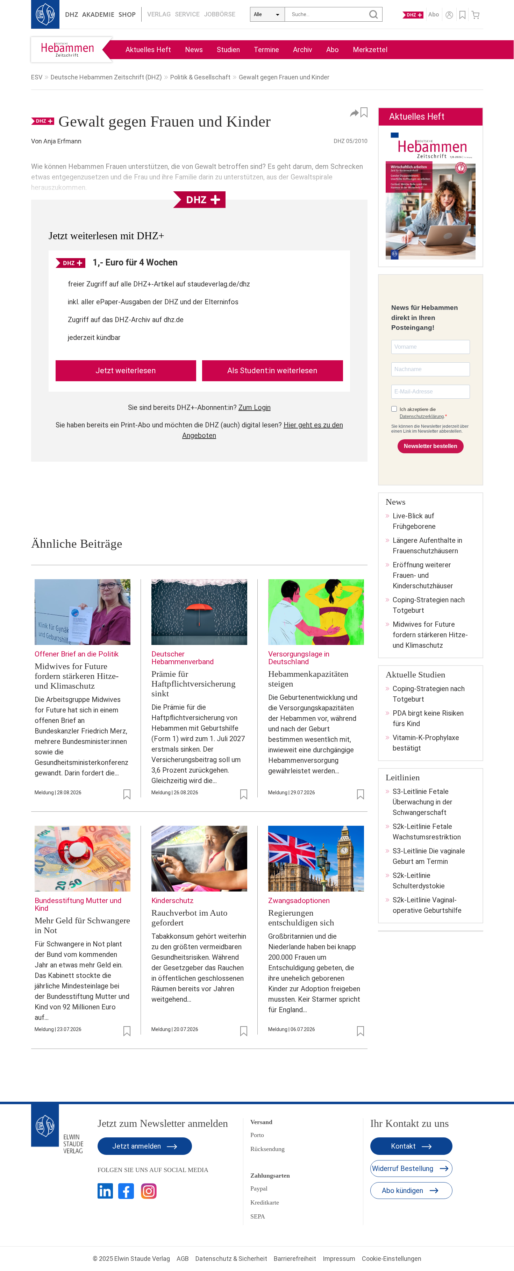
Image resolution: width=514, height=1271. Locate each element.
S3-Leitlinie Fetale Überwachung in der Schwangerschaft (422, 802)
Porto (257, 1134)
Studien (228, 49)
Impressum (339, 1258)
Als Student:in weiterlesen (272, 370)
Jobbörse (219, 14)
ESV (36, 77)
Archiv (302, 49)
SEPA (257, 1216)
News (194, 49)
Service (187, 14)
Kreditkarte (264, 1202)
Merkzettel (370, 49)
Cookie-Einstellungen (391, 1258)
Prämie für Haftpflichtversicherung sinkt (193, 683)
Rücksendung (267, 1148)
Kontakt (404, 1146)
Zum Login (254, 407)
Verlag (159, 14)
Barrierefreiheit (295, 1258)
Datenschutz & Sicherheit (231, 1258)
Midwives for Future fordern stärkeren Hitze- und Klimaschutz (77, 675)
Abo (332, 49)
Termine (266, 49)
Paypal (258, 1188)
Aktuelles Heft (148, 49)
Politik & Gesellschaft (200, 77)
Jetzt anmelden (137, 1146)
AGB (183, 1258)
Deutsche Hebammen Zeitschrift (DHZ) (106, 77)
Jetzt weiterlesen (125, 370)
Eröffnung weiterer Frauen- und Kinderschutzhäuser (423, 575)
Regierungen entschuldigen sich (301, 917)
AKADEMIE (98, 14)
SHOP (127, 14)
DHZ (71, 14)
